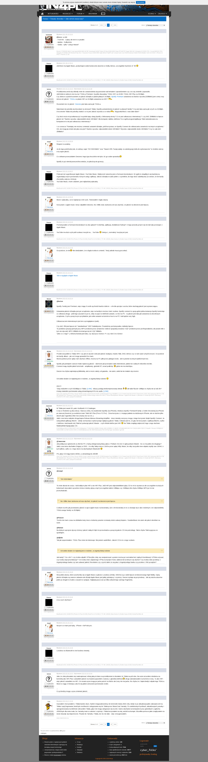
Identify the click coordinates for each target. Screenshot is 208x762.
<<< (101, 25)
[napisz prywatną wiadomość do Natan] (46, 308)
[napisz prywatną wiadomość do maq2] (46, 151)
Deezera (78, 104)
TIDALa (72, 99)
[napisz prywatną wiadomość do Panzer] (45, 73)
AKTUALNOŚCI (53, 14)
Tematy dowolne (56, 19)
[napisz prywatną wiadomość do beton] (45, 99)
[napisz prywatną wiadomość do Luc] (45, 711)
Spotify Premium (117, 96)
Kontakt (79, 747)
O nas (78, 742)
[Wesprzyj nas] (57, 753)
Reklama (79, 752)
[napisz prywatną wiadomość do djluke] (46, 361)
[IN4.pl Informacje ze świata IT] (60, 6)
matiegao (44, 733)
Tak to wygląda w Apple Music (67, 275)
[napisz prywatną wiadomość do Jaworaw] (46, 415)
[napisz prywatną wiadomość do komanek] (45, 44)
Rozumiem (140, 2)
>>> (115, 25)
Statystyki (79, 750)
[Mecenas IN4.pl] (50, 150)
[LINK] (89, 389)
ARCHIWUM (93, 14)
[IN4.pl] (42, 13)
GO (155, 746)
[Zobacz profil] (49, 33)
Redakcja (80, 744)
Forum (45, 19)
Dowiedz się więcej (128, 2)
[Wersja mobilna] (103, 13)
